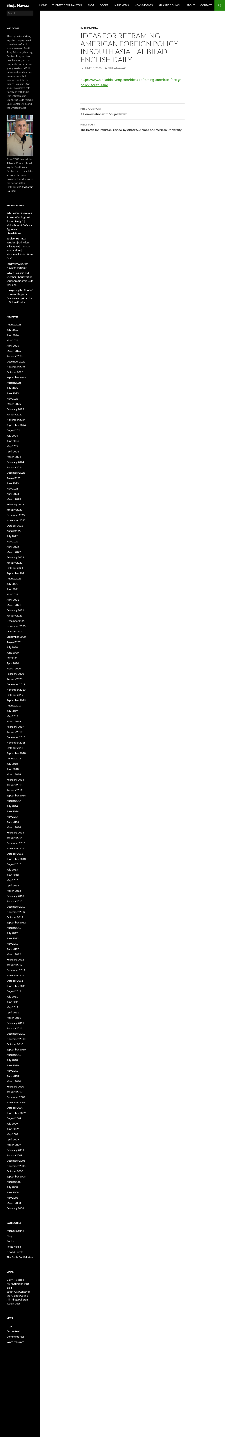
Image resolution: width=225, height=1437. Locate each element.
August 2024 (14, 430)
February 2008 (15, 1208)
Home (43, 5)
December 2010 (16, 1033)
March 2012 (14, 954)
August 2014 (14, 800)
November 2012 (16, 912)
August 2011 (14, 991)
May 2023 (12, 488)
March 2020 (14, 668)
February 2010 (15, 1086)
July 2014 (12, 806)
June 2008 (13, 1192)
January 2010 (14, 1091)
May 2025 (12, 398)
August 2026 (14, 324)
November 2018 (16, 742)
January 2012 (14, 964)
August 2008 (14, 1181)
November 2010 (16, 1039)
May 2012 (12, 943)
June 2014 (13, 811)
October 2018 (15, 747)
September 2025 (16, 377)
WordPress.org (15, 1342)
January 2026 (14, 356)
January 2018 (14, 785)
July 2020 (12, 647)
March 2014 (14, 827)
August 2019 (14, 705)
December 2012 (16, 906)
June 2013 (13, 874)
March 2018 (14, 774)
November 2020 (16, 626)
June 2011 (13, 1001)
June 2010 (13, 1065)
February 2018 (15, 779)
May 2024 (12, 446)
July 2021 (12, 583)
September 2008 (16, 1176)
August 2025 (14, 382)
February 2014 (15, 832)
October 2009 (15, 1107)
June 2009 (13, 1129)
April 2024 (13, 451)
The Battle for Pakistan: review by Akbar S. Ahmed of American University (130, 127)
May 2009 (12, 1134)
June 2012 (13, 938)
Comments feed (16, 1336)
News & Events (144, 5)
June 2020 (13, 652)
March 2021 (14, 605)
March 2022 (14, 552)
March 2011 (14, 1017)
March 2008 (14, 1203)
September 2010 (16, 1049)
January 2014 (14, 837)
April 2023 (13, 493)
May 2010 (12, 1070)
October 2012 (15, 917)
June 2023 (13, 483)
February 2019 (15, 726)
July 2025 (12, 388)
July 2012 (12, 933)
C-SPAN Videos (15, 1279)
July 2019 (12, 710)
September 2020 (16, 636)
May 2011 (12, 1007)
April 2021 (13, 599)
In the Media (121, 5)
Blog (90, 5)
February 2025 (15, 409)
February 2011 (15, 1023)
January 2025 (14, 414)
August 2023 (14, 478)
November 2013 (16, 848)
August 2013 (14, 864)
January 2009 (14, 1155)
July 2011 (12, 996)
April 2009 (13, 1139)
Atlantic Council (169, 5)
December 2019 (16, 684)
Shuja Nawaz (18, 5)
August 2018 (14, 758)
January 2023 (14, 509)
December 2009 (16, 1097)
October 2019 (15, 695)
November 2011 (16, 975)
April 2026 (13, 345)
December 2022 (16, 515)
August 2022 (14, 531)
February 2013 (15, 896)
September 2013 (16, 859)
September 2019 (16, 700)
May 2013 (12, 880)
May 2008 (12, 1197)
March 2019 (14, 721)
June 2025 (13, 393)
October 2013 (15, 853)
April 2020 (13, 663)
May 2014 (12, 816)
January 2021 (14, 615)
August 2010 (14, 1054)
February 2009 (15, 1150)
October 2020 (15, 631)
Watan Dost (13, 1303)
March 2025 (14, 403)
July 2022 (12, 536)
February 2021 (15, 610)
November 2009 (16, 1102)
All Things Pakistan (17, 1299)
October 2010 (15, 1044)
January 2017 (14, 790)
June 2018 (13, 769)
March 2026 (14, 351)
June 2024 (13, 441)
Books (104, 5)
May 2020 (12, 658)
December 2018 (16, 737)
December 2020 (16, 620)
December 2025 (16, 361)
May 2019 (12, 716)
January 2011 (14, 1028)
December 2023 (16, 472)
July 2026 (12, 329)
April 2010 (13, 1076)
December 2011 (16, 970)
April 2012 (13, 949)
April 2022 (13, 546)
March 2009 (14, 1144)
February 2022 (15, 557)
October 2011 (15, 980)
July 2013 (12, 869)
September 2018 (16, 753)
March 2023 (14, 499)
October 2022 (15, 525)
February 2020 (15, 673)
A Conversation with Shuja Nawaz (103, 111)
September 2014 (16, 795)
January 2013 (14, 901)
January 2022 (14, 562)
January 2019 (14, 732)
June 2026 (13, 335)
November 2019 (16, 689)
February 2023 (15, 504)
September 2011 (16, 986)
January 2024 (14, 467)
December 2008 (16, 1160)
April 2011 (13, 1012)
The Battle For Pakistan (67, 5)
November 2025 (16, 366)
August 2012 (14, 927)
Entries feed (13, 1331)
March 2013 (14, 890)
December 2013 (16, 843)
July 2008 (12, 1187)
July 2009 (12, 1123)
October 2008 (15, 1171)
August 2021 (14, 578)
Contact (206, 5)
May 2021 (12, 594)
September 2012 (16, 922)
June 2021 (13, 589)
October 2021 (15, 568)
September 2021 (16, 573)
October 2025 (15, 372)
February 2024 (15, 462)
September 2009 (16, 1113)
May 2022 (12, 541)
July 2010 (12, 1060)
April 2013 (13, 885)
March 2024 (14, 456)
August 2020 (14, 642)
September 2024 (16, 425)
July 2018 (12, 763)
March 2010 (14, 1081)
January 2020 (14, 679)
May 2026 (12, 340)
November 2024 (16, 419)
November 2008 (16, 1166)
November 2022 (16, 520)
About (191, 5)
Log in (10, 1326)
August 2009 (14, 1118)
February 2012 (15, 959)
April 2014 (13, 822)
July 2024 (12, 435)
